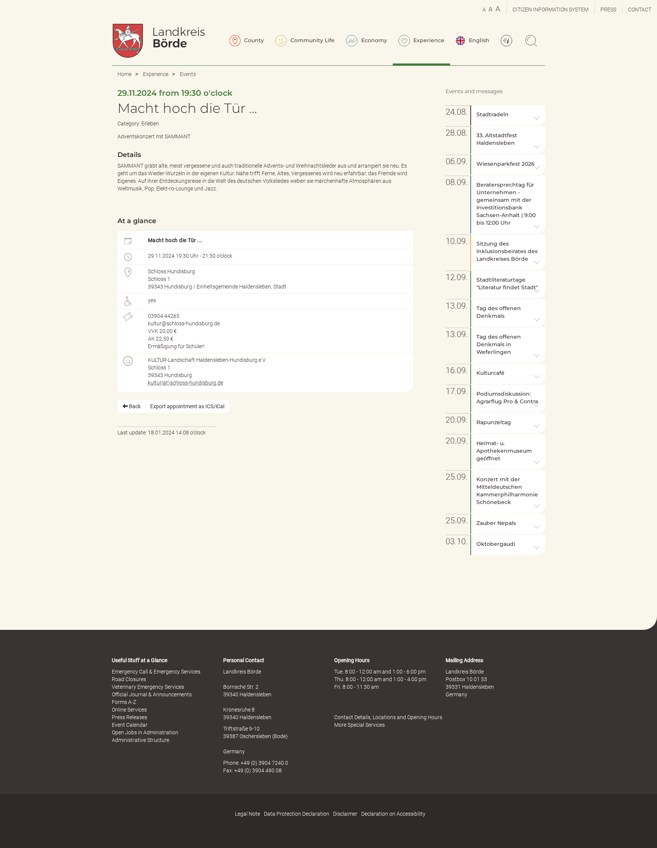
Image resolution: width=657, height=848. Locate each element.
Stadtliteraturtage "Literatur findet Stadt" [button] (507, 283)
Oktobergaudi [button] (495, 544)
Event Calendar (130, 725)
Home (124, 74)
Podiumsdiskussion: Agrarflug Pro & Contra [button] (507, 397)
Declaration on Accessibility (393, 814)
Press (608, 9)
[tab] (508, 115)
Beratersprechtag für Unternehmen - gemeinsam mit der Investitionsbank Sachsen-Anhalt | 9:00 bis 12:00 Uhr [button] (506, 203)
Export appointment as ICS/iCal (187, 406)
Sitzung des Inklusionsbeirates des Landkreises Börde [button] (507, 251)
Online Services (129, 710)
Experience (428, 40)
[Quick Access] (507, 41)
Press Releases (129, 717)
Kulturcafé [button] (490, 372)
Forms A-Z (124, 702)
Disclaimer (345, 814)
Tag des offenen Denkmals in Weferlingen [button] (498, 344)
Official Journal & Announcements (152, 694)
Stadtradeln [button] (492, 114)
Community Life (312, 40)
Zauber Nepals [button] (496, 523)
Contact (639, 9)
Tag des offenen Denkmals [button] (498, 312)
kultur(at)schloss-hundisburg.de (185, 383)
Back (134, 406)
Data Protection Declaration (296, 814)
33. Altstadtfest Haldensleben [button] (496, 139)
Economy (373, 40)
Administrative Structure (140, 740)
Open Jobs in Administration (145, 732)
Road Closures (129, 679)
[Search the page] (532, 41)
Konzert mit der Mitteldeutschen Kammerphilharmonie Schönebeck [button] (507, 491)
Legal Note (247, 814)
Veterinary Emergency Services (148, 687)
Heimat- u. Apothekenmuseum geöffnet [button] (504, 451)
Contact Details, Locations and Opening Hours (388, 717)
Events (188, 74)
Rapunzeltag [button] (493, 422)
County (253, 40)
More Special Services (359, 725)
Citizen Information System (551, 9)
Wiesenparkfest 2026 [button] (505, 163)
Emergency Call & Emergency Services (156, 672)
